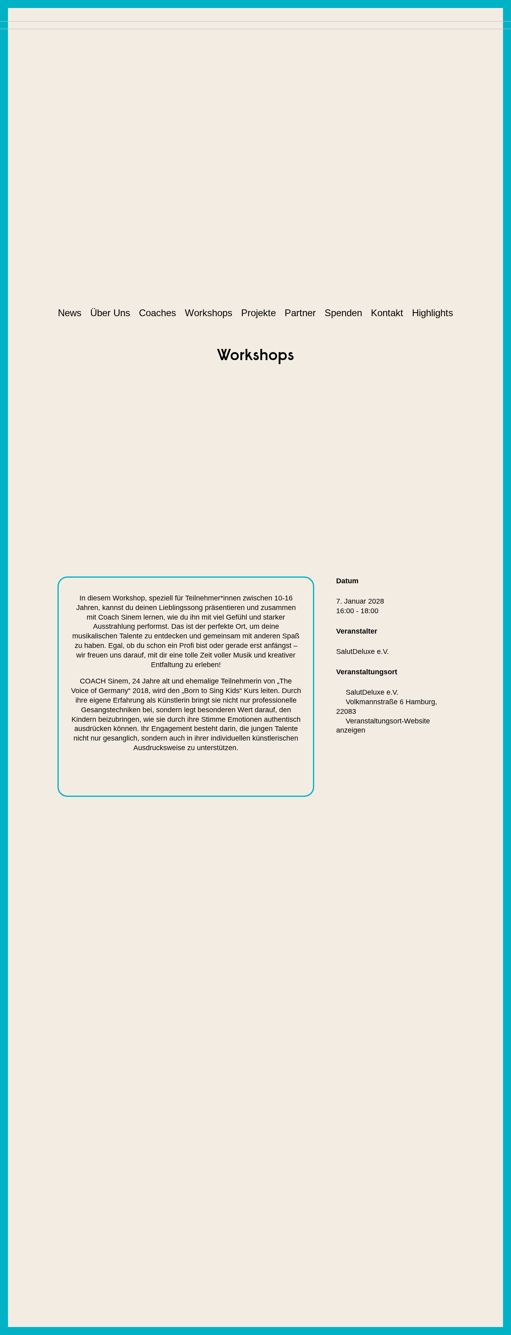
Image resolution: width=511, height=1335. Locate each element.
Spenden (343, 312)
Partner (300, 312)
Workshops (208, 312)
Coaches (157, 312)
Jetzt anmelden (228, 770)
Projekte (258, 312)
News (69, 312)
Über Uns (110, 312)
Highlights (432, 312)
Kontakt (387, 312)
